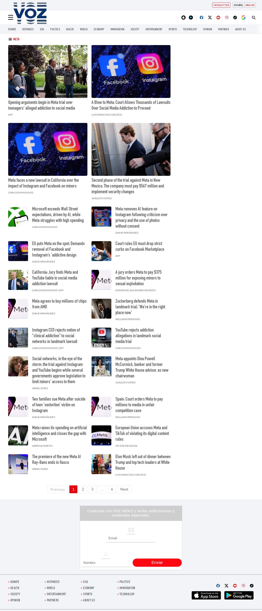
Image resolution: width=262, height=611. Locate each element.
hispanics (28, 29)
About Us (240, 29)
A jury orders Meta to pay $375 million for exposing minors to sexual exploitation (138, 278)
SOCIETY (135, 29)
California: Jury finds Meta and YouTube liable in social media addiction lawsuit (55, 278)
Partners (223, 29)
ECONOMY (99, 29)
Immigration (117, 29)
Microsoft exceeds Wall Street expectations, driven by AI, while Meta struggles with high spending (58, 215)
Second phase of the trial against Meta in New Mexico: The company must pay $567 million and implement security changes (127, 186)
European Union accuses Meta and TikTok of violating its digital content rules (142, 434)
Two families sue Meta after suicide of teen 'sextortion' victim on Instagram (58, 405)
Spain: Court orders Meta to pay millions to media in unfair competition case (139, 405)
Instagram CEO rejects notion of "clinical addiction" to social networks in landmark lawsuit (56, 336)
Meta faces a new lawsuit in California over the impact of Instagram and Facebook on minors (43, 183)
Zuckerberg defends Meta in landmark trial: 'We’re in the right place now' (140, 307)
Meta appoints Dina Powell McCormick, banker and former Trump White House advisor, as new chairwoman (141, 368)
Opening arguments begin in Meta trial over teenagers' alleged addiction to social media (41, 105)
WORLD (84, 29)
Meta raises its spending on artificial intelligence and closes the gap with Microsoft (59, 434)
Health (70, 29)
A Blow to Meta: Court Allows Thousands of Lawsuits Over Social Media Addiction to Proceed (131, 105)
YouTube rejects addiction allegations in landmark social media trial (138, 336)
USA (42, 29)
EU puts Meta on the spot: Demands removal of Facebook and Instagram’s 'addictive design (58, 250)
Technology (190, 29)
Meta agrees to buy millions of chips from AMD (59, 304)
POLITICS (55, 29)
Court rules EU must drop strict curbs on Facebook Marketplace (139, 247)
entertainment (154, 29)
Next (124, 489)
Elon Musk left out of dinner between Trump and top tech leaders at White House (143, 463)
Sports (172, 29)
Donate (12, 29)
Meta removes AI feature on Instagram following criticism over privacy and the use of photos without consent (141, 218)
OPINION (207, 29)
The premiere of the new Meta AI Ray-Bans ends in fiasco (56, 460)
